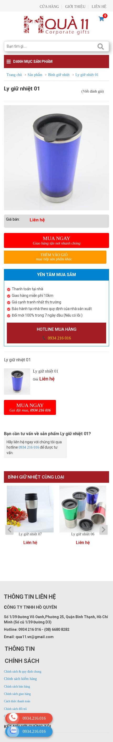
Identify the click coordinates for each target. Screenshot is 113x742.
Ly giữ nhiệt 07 (30, 534)
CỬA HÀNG (49, 7)
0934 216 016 (59, 338)
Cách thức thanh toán (17, 701)
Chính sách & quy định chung (22, 671)
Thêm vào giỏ (54, 257)
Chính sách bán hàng (17, 686)
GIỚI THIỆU (75, 7)
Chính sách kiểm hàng (20, 679)
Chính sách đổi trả (15, 709)
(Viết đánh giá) (92, 91)
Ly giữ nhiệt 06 (82, 534)
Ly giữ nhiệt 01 (45, 371)
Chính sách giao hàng (17, 694)
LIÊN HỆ (99, 7)
